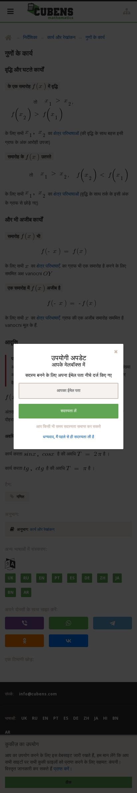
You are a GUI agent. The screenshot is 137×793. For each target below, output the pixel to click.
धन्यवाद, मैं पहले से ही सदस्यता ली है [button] (68, 436)
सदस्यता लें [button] (68, 410)
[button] (115, 351)
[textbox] (68, 391)
